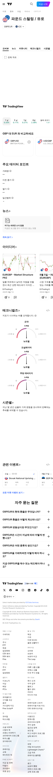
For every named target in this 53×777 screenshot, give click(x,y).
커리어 (30, 692)
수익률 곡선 (7, 700)
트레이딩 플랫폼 (34, 755)
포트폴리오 (7, 697)
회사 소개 (31, 681)
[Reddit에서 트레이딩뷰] (47, 590)
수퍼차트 (6, 634)
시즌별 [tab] (47, 48)
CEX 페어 (6, 653)
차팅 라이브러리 (34, 747)
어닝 (4, 683)
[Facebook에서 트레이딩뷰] (10, 590)
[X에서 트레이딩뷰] (4, 590)
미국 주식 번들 (33, 673)
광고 (29, 763)
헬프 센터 (31, 689)
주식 (4, 642)
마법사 (5, 765)
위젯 (29, 744)
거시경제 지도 (8, 705)
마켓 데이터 (32, 640)
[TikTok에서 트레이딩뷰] (41, 590)
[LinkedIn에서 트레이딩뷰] (29, 590)
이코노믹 (6, 681)
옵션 (4, 703)
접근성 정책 (32, 728)
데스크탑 (6, 719)
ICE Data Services (31, 602)
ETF (4, 645)
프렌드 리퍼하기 (9, 733)
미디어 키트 (32, 695)
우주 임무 (31, 683)
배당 (4, 686)
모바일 (5, 716)
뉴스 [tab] (14, 48)
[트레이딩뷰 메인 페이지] (9, 4)
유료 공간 (6, 771)
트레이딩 (6, 749)
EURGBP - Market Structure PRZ (18, 276)
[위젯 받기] (47, 310)
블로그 (30, 686)
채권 (4, 648)
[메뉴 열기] (3, 4)
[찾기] (31, 4)
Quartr (37, 619)
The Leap (32, 659)
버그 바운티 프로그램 (36, 733)
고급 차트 (31, 752)
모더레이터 (7, 741)
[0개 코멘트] (15, 297)
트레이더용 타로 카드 (36, 705)
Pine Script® (8, 708)
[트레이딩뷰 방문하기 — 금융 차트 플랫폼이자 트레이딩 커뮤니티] (13, 106)
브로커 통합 (32, 766)
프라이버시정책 (34, 722)
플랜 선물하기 (33, 643)
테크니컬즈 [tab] (35, 48)
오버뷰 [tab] (6, 48)
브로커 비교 (32, 656)
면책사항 (31, 719)
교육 (4, 752)
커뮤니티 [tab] (23, 48)
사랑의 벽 (6, 730)
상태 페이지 (32, 736)
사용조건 (31, 716)
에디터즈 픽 (7, 755)
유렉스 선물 (32, 670)
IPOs (5, 689)
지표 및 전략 (8, 763)
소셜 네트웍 (7, 727)
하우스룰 (6, 738)
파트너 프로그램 (34, 769)
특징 (29, 634)
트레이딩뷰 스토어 (35, 703)
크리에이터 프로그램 (11, 735)
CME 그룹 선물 (34, 667)
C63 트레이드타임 (35, 708)
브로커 (30, 653)
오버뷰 (30, 651)
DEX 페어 (6, 656)
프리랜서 (6, 768)
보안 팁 (30, 730)
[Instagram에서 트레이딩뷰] (23, 590)
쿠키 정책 (31, 725)
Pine (4, 659)
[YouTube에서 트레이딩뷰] (17, 590)
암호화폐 (6, 651)
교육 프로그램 (33, 772)
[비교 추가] (29, 142)
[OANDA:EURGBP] (5, 269)
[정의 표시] (10, 171)
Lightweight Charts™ (36, 750)
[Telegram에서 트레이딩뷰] (35, 590)
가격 (29, 637)
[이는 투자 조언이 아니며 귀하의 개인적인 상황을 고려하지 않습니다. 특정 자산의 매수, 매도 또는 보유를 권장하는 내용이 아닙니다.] (35, 315)
